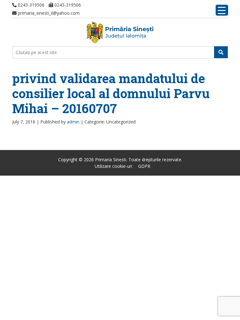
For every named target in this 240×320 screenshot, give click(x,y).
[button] (221, 52)
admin (73, 122)
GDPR (144, 166)
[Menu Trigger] (222, 10)
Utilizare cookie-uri (113, 166)
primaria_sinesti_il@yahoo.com (48, 13)
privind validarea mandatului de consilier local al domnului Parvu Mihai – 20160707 (111, 93)
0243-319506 (30, 5)
